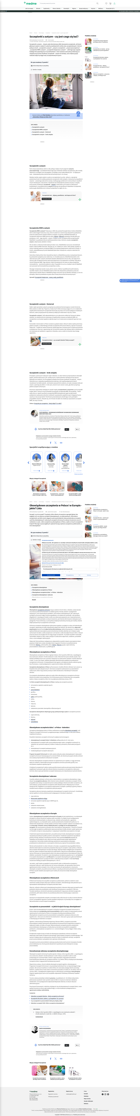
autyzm (53, 185)
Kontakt (86, 1093)
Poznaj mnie (36, 470)
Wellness (100, 8)
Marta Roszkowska (66, 511)
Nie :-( (77, 429)
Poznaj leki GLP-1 (110, 8)
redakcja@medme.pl (71, 1094)
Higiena (74, 8)
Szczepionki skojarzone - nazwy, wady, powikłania (49, 277)
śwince (56, 236)
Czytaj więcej (39, 1017)
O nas (85, 1091)
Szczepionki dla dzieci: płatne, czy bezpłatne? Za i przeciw (47, 999)
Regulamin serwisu (52, 1094)
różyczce (61, 236)
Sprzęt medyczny (83, 8)
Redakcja (86, 1096)
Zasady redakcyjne (88, 1101)
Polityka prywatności (53, 1096)
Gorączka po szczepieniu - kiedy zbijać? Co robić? (48, 403)
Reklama (86, 1103)
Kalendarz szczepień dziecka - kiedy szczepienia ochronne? (47, 996)
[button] (50, 443)
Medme (31, 33)
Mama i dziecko (56, 8)
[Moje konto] (114, 3)
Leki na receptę (29, 8)
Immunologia (41, 33)
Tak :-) (66, 429)
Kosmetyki (66, 8)
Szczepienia (48, 33)
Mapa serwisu (87, 1098)
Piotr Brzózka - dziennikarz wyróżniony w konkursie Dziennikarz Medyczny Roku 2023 (49, 41)
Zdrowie (38, 8)
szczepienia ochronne (44, 610)
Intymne (93, 8)
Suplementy (46, 8)
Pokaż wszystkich (78, 474)
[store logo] (30, 3)
